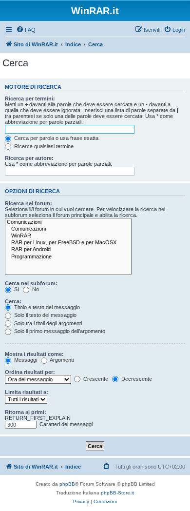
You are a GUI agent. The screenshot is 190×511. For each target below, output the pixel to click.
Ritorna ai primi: (25, 412)
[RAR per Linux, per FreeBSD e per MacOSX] (68, 242)
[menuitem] (26, 30)
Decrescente (136, 379)
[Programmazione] (68, 257)
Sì (16, 289)
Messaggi (25, 360)
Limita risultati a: (26, 392)
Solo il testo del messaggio (44, 315)
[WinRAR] (68, 236)
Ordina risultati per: (30, 372)
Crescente (95, 379)
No (35, 289)
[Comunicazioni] (68, 222)
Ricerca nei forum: (28, 203)
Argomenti (61, 360)
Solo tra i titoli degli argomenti (47, 323)
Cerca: (13, 301)
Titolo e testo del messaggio (46, 307)
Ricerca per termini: (30, 98)
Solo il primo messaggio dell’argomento (59, 331)
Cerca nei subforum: (31, 283)
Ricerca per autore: (29, 158)
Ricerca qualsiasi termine (43, 146)
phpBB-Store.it (117, 492)
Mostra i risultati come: (34, 354)
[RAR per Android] (68, 249)
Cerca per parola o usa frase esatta (55, 138)
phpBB (67, 484)
